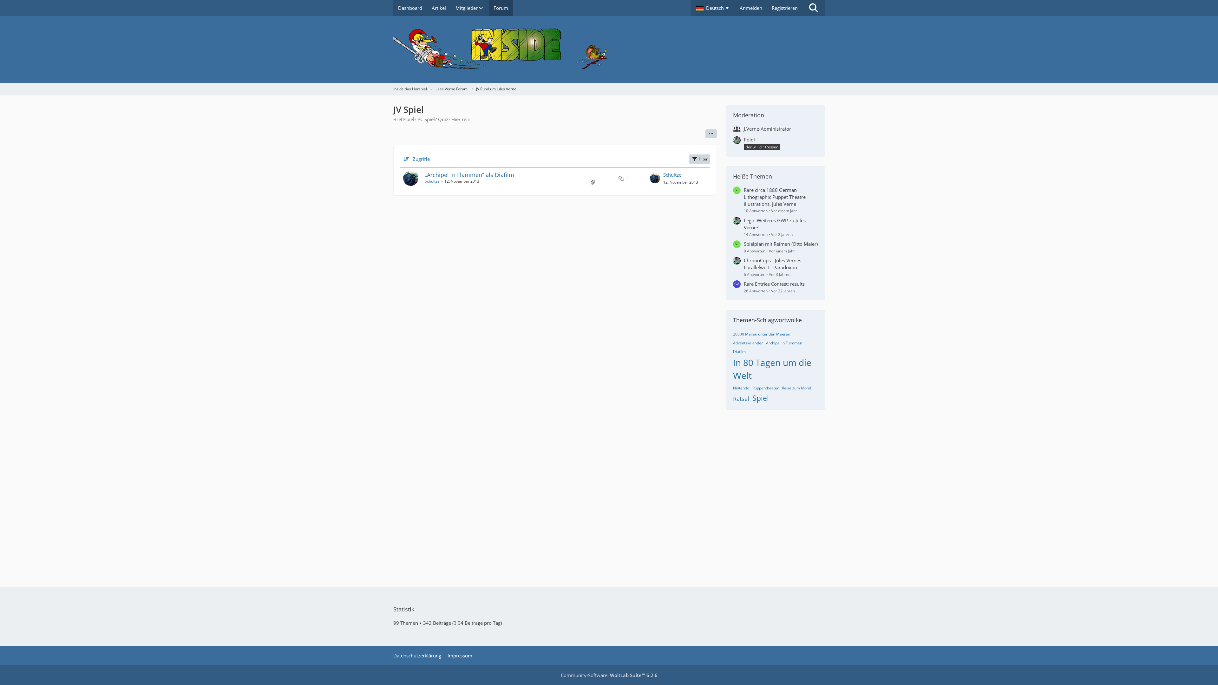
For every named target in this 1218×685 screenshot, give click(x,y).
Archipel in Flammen (784, 343)
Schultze (432, 181)
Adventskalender (748, 343)
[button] (713, 8)
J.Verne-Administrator (767, 129)
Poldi (749, 139)
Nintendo (741, 388)
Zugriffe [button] (421, 159)
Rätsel (741, 398)
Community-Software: (609, 675)
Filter (703, 159)
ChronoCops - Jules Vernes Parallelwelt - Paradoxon (772, 264)
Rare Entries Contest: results (774, 284)
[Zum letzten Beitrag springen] (655, 178)
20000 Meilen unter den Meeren (761, 334)
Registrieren (785, 8)
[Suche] (813, 8)
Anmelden (751, 8)
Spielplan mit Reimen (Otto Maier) (781, 244)
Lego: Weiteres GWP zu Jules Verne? (775, 224)
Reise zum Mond (796, 388)
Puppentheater (765, 388)
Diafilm (739, 351)
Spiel (760, 398)
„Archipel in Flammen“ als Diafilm (469, 175)
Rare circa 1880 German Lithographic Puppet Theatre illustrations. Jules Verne (775, 197)
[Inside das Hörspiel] (609, 49)
